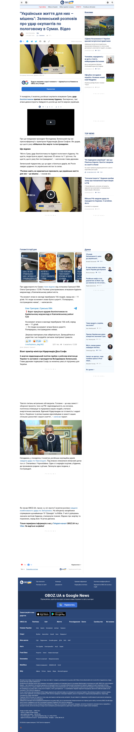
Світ (46, 622)
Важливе (89, 12)
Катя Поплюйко (30, 33)
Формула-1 (63, 634)
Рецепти (38, 652)
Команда (58, 581)
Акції (56, 646)
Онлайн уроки (53, 640)
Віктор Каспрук (90, 272)
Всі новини (110, 622)
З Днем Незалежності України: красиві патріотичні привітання (98, 40)
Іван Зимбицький (91, 328)
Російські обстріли (89, 7)
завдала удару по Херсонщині (33, 461)
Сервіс (61, 646)
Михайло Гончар (90, 363)
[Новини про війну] (63, 570)
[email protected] (42, 717)
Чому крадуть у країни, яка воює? (94, 324)
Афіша (38, 671)
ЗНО (65, 640)
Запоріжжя (49, 628)
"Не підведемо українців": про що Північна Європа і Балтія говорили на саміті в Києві (99, 162)
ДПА (60, 640)
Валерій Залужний (91, 261)
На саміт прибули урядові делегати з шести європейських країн (98, 168)
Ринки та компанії (41, 659)
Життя (59, 622)
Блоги (84, 622)
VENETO (78, 7)
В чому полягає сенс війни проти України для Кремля (96, 269)
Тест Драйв (39, 646)
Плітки (44, 671)
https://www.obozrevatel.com (84, 680)
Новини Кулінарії (53, 652)
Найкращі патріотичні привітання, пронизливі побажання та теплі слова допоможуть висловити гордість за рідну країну (98, 46)
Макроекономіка (54, 659)
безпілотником (26, 99)
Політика (35, 622)
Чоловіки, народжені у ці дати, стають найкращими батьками (94, 59)
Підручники (43, 640)
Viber (22, 526)
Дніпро (56, 628)
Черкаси (62, 628)
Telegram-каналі (60, 523)
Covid (59, 665)
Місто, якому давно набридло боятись (93, 346)
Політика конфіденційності (102, 581)
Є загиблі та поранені (91, 206)
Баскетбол (45, 634)
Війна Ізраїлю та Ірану (67, 7)
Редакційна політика (32, 569)
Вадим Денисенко (91, 286)
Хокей (52, 634)
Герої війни (42, 7)
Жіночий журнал (63, 671)
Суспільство (98, 622)
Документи (58, 584)
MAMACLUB (52, 665)
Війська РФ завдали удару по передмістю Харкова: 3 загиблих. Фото (98, 200)
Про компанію (40, 581)
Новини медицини (41, 665)
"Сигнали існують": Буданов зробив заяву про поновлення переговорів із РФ (99, 180)
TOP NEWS (89, 133)
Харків (42, 628)
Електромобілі (49, 646)
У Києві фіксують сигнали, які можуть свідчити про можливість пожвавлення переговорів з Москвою (97, 188)
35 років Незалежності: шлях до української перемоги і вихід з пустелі (93, 256)
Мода (54, 671)
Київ (37, 628)
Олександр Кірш (90, 350)
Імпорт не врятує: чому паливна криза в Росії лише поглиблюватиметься (94, 359)
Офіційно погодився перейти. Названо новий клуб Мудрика (95, 77)
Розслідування (74, 622)
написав (57, 417)
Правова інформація (81, 581)
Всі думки (89, 370)
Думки (88, 249)
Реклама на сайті (41, 584)
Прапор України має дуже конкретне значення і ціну (96, 335)
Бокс (57, 634)
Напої (44, 652)
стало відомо (49, 287)
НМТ (69, 640)
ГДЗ (37, 640)
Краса (49, 671)
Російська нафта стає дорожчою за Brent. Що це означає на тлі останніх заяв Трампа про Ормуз (96, 281)
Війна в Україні (52, 7)
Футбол (38, 634)
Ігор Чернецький (90, 339)
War (38, 33)
